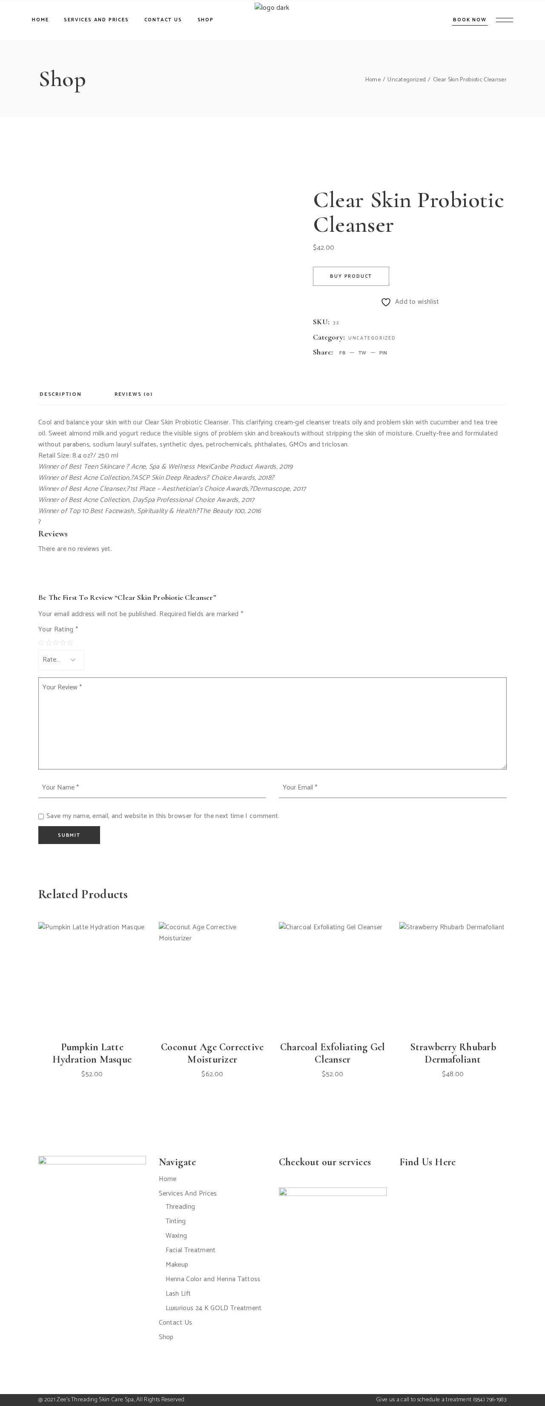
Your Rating (58, 629)
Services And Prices (188, 1193)
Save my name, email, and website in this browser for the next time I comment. (163, 816)
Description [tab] (61, 394)
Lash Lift (178, 1293)
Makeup (177, 1265)
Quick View (111, 1000)
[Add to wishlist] (92, 1000)
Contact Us (175, 1322)
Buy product (351, 276)
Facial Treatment (191, 1250)
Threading (180, 1207)
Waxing (176, 1236)
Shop (166, 1337)
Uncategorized (372, 338)
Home (168, 1179)
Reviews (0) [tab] (134, 394)
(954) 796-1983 (490, 1400)
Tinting (176, 1221)
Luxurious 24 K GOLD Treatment (214, 1308)
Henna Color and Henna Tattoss (213, 1279)
